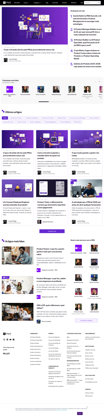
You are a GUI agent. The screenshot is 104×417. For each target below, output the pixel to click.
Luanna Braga (12, 172)
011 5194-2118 (89, 379)
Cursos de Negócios (54, 337)
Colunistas (55, 2)
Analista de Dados (35, 364)
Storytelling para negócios (55, 386)
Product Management (50, 122)
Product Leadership (35, 122)
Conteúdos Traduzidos (31, 118)
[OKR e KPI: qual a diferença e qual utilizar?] (17, 312)
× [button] (87, 406)
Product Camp (89, 393)
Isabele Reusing (78, 282)
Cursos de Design (53, 348)
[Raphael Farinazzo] (39, 222)
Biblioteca (73, 2)
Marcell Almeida (94, 267)
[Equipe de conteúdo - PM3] (39, 270)
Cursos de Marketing (54, 340)
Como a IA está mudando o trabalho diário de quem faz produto (48, 155)
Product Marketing (65, 122)
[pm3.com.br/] (7, 334)
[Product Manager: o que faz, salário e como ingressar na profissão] (17, 285)
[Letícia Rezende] (94, 307)
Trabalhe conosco (90, 350)
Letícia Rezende (94, 312)
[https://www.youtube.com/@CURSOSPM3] (10, 340)
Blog (47, 2)
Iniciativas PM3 (61, 118)
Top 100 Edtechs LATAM (73, 368)
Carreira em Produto (16, 118)
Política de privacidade (91, 368)
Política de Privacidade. (62, 410)
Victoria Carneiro (94, 253)
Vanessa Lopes (78, 312)
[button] (27, 2)
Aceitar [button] (79, 413)
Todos (5, 118)
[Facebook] (14, 340)
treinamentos (70, 384)
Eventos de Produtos (48, 118)
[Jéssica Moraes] (78, 262)
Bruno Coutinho (94, 282)
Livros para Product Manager (77, 118)
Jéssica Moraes (78, 267)
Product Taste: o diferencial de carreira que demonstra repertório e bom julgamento (51, 205)
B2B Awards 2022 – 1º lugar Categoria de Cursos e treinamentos (74, 375)
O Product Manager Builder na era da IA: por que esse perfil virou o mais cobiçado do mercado (87, 32)
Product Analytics (94, 118)
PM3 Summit (88, 396)
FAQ (82, 2)
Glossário (64, 2)
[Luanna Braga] (6, 60)
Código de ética (89, 365)
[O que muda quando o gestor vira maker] (86, 139)
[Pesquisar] (99, 3)
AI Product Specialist (36, 340)
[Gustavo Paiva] (78, 291)
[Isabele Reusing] (78, 277)
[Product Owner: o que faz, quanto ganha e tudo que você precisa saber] (17, 255)
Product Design (34, 343)
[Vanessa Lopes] (78, 307)
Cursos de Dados (53, 351)
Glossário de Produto (73, 340)
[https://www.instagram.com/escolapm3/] (4, 340)
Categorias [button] (36, 2)
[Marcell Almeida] (94, 262)
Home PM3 (17, 2)
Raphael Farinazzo (48, 222)
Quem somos (89, 353)
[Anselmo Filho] (94, 291)
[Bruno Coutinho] (39, 322)
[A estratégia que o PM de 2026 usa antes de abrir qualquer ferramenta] (86, 188)
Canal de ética (89, 362)
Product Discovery (8, 122)
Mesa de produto (71, 343)
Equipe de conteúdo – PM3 (78, 253)
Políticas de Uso (89, 359)
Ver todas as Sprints (54, 359)
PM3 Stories (77, 122)
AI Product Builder (35, 337)
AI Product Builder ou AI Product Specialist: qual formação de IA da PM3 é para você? (87, 42)
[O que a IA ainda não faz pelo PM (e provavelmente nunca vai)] (35, 25)
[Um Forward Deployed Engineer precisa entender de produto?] (17, 188)
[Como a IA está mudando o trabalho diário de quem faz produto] (52, 139)
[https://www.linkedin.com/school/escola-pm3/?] (7, 340)
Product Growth (21, 122)
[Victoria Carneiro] (94, 248)
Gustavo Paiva (78, 296)
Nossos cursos (89, 356)
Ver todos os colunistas (86, 320)
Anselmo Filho (94, 296)
